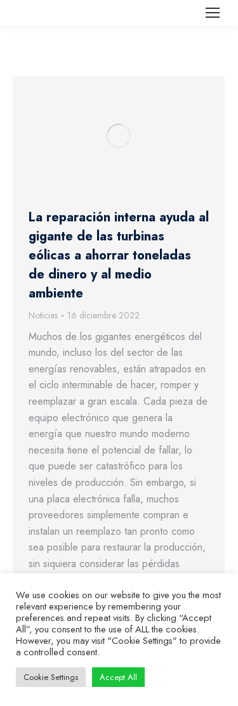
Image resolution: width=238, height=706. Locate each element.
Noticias (43, 315)
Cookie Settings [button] (50, 677)
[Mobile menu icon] (212, 12)
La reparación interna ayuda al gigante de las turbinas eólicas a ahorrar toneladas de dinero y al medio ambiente (119, 255)
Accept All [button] (118, 677)
